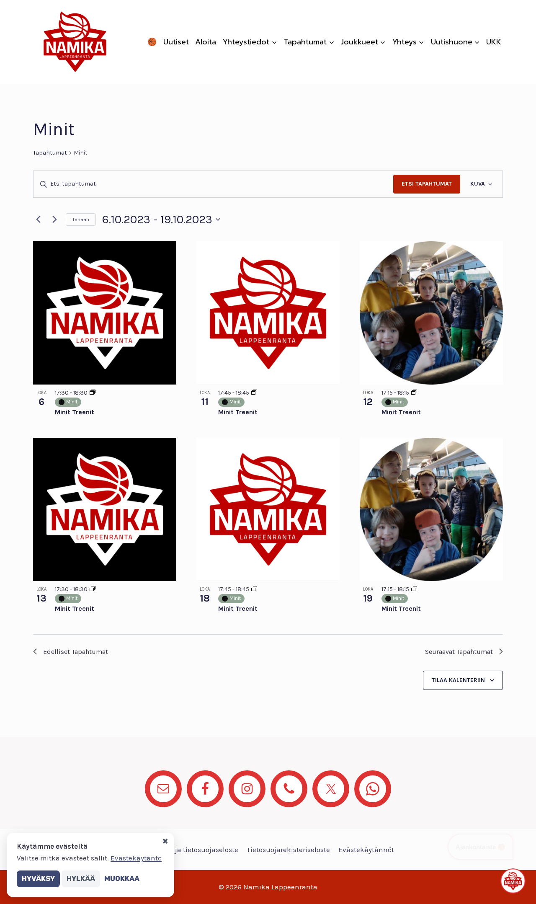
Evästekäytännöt (366, 849)
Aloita (205, 42)
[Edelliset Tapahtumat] (38, 219)
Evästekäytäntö (136, 858)
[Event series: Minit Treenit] (92, 392)
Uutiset (176, 42)
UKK (493, 42)
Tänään (80, 219)
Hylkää (81, 878)
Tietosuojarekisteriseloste (288, 849)
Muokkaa (121, 878)
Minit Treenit (74, 412)
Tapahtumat (50, 152)
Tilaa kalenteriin (458, 680)
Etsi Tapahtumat (427, 183)
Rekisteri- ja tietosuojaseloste (190, 849)
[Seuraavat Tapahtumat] (54, 219)
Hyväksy (38, 878)
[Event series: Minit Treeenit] (414, 392)
